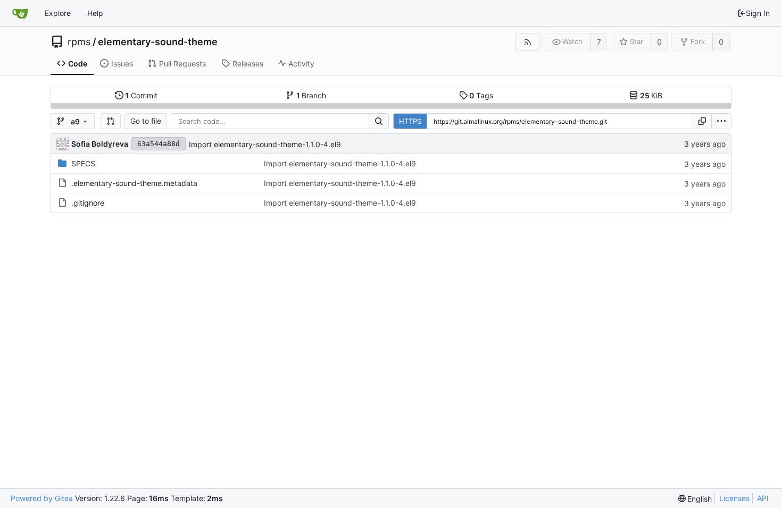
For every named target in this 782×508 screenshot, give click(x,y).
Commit (141, 95)
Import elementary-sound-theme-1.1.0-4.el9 (265, 144)
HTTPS (410, 121)
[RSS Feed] (527, 41)
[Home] (20, 13)
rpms (79, 42)
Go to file (145, 120)
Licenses (734, 498)
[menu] (721, 121)
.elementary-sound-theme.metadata (134, 183)
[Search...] (379, 121)
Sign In (758, 13)
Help (95, 13)
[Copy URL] (702, 121)
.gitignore (87, 202)
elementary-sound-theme (158, 42)
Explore (58, 13)
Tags (481, 95)
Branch (311, 95)
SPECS (83, 163)
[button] (111, 121)
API (763, 498)
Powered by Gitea (42, 498)
